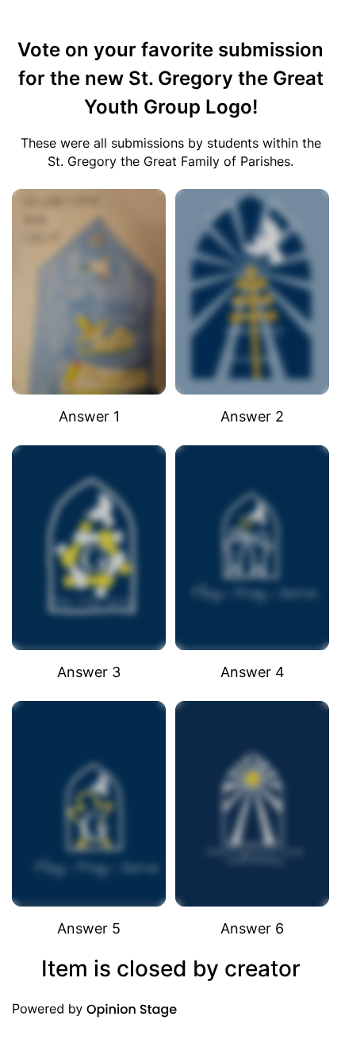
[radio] (89, 307)
